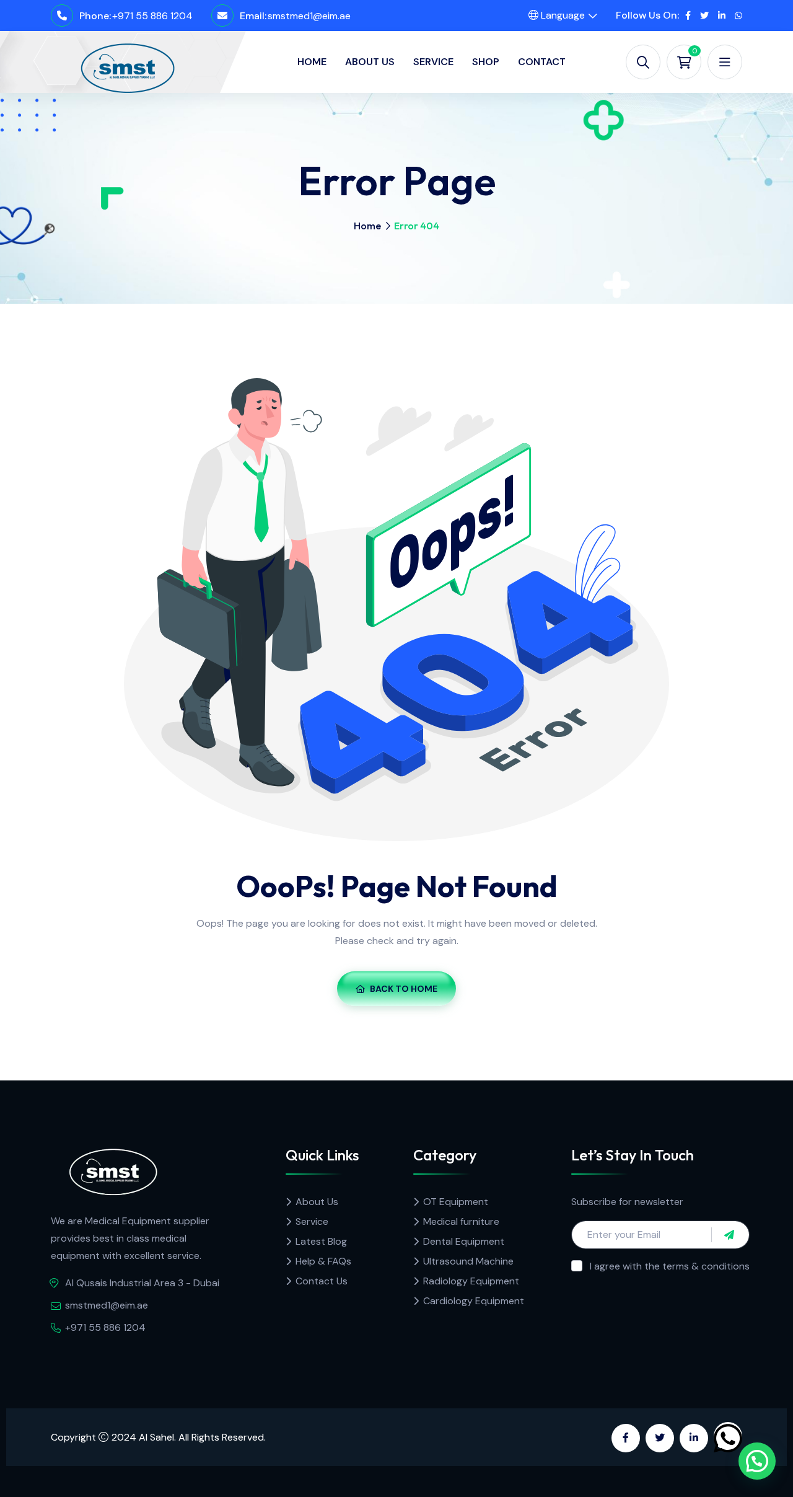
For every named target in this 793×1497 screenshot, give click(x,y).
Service (433, 61)
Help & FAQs (323, 1261)
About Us (370, 61)
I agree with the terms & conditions (670, 1266)
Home (311, 61)
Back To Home (403, 988)
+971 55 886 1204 (152, 15)
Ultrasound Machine (468, 1261)
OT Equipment (455, 1201)
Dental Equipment (463, 1241)
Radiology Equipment (471, 1280)
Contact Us (322, 1280)
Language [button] (561, 15)
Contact (542, 61)
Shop (485, 61)
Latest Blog (321, 1241)
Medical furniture (461, 1221)
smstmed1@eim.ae (309, 15)
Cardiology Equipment (473, 1300)
